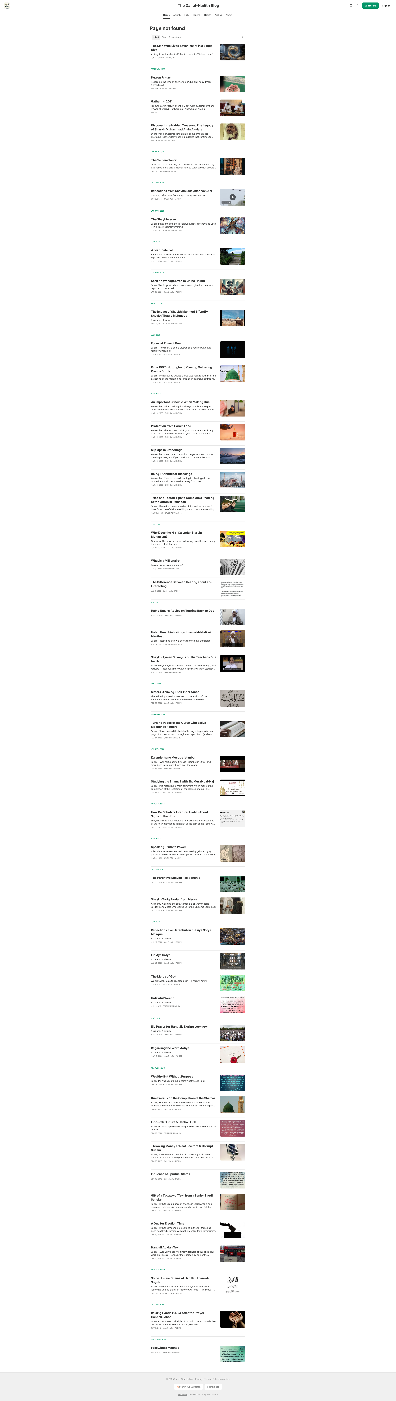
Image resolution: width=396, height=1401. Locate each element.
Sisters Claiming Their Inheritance (175, 692)
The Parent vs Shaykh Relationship (175, 878)
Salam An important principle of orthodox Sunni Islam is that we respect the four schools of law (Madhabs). (183, 1323)
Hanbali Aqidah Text (165, 1247)
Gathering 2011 (161, 101)
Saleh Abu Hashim (166, 58)
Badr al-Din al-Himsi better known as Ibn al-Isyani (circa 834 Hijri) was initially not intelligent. (183, 256)
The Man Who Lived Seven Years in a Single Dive (181, 48)
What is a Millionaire (165, 560)
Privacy (198, 1379)
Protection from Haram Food (171, 426)
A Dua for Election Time (167, 1223)
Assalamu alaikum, (161, 319)
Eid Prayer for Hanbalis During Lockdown (180, 1026)
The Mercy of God (163, 976)
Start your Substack (189, 1386)
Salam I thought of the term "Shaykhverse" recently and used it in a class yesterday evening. (183, 225)
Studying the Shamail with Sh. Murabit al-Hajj (183, 781)
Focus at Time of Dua (166, 343)
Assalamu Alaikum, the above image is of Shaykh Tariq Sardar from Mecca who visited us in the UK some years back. (184, 905)
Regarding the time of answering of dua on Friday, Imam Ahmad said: (181, 83)
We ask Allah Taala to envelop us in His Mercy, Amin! (179, 980)
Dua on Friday (161, 77)
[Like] (153, 62)
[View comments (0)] (174, 62)
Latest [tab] (156, 37)
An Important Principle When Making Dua (180, 402)
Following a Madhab (165, 1348)
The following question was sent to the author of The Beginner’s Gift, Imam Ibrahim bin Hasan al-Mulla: (179, 698)
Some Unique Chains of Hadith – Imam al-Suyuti (180, 1280)
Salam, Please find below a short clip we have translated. (181, 640)
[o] (233, 197)
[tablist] (166, 37)
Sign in (386, 5)
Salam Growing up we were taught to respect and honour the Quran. (183, 1128)
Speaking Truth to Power (168, 847)
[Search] (351, 5)
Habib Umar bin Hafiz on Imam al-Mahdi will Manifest (181, 634)
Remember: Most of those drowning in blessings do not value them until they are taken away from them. (180, 480)
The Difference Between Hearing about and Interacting (181, 584)
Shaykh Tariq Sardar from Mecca (174, 899)
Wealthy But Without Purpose (172, 1076)
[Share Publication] (358, 5)
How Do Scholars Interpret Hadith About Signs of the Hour (179, 814)
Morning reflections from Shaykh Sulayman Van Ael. (179, 195)
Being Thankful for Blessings (171, 474)
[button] (166, 15)
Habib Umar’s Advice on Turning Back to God (182, 610)
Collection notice (221, 1379)
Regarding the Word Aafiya (170, 1048)
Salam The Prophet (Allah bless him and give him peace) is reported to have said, (182, 287)
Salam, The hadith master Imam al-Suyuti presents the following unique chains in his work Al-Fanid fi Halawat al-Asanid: (182, 1288)
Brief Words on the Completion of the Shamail (183, 1098)
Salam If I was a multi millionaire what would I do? (178, 1080)
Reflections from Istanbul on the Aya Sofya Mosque (181, 932)
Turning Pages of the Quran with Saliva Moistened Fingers (178, 725)
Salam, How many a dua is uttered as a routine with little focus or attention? (181, 349)
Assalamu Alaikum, (161, 938)
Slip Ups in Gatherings (166, 450)
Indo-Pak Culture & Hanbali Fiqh (173, 1122)
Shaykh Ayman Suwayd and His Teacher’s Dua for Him (183, 659)
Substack (182, 1394)
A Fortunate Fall (162, 250)
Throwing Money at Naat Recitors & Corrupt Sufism (182, 1148)
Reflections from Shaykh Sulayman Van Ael (181, 191)
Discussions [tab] (175, 37)
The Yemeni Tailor (163, 160)
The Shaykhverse (163, 219)
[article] (198, 54)
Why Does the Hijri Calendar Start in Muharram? (176, 534)
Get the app (213, 1386)
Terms (207, 1379)
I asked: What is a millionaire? (167, 564)
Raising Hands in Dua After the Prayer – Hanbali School (178, 1315)
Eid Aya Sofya (160, 955)
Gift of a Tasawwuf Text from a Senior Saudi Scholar (182, 1197)
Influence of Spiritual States (170, 1174)
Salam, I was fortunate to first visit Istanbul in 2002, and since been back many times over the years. (181, 763)
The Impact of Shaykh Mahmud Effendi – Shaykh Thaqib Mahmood (179, 313)
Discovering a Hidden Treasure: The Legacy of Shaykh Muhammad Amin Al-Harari (182, 127)
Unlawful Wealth (162, 998)
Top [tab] (164, 37)
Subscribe (370, 5)
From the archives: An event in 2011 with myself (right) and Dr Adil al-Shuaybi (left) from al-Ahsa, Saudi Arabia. (183, 107)
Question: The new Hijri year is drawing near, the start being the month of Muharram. (183, 542)
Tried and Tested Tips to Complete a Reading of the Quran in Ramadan (182, 500)
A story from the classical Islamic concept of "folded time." (182, 54)
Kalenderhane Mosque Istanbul (173, 757)
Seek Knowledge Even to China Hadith (178, 281)
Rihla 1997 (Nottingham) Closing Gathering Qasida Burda (181, 369)
